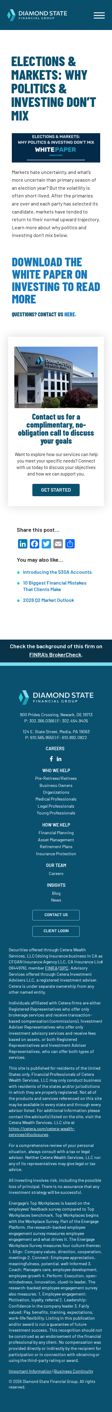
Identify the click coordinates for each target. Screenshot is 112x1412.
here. (70, 315)
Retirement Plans (56, 847)
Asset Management (56, 840)
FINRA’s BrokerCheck (55, 655)
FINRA (51, 968)
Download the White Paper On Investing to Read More (56, 281)
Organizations (56, 792)
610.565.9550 (42, 738)
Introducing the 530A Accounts (57, 572)
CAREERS (55, 749)
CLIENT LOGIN (56, 931)
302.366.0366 (41, 721)
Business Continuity (73, 1371)
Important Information (30, 1371)
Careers (56, 874)
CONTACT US (56, 915)
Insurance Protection (56, 854)
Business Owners (56, 786)
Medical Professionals (56, 799)
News (56, 900)
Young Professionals (56, 813)
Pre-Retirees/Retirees (56, 778)
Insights (56, 885)
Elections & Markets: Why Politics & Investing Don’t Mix (53, 89)
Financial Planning (56, 833)
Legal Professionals (56, 806)
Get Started (56, 490)
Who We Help (56, 771)
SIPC (63, 968)
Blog (56, 893)
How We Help (56, 825)
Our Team (56, 866)
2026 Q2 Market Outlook (48, 600)
